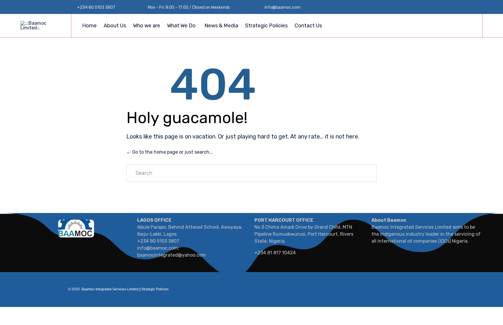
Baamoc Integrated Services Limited (110, 289)
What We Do (181, 25)
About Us (115, 25)
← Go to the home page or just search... (169, 152)
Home (89, 25)
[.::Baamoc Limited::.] (41, 25)
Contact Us (308, 25)
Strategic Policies (266, 25)
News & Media (221, 25)
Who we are (146, 25)
